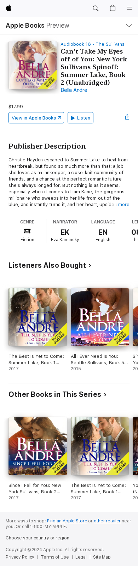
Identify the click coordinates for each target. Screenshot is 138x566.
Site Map (102, 557)
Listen (83, 118)
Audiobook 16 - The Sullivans (92, 44)
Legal (81, 557)
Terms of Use (55, 557)
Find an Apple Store (67, 520)
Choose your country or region (37, 538)
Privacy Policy (20, 557)
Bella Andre (74, 90)
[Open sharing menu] (127, 118)
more (124, 204)
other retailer (107, 520)
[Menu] (129, 8)
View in (34, 118)
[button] (95, 8)
